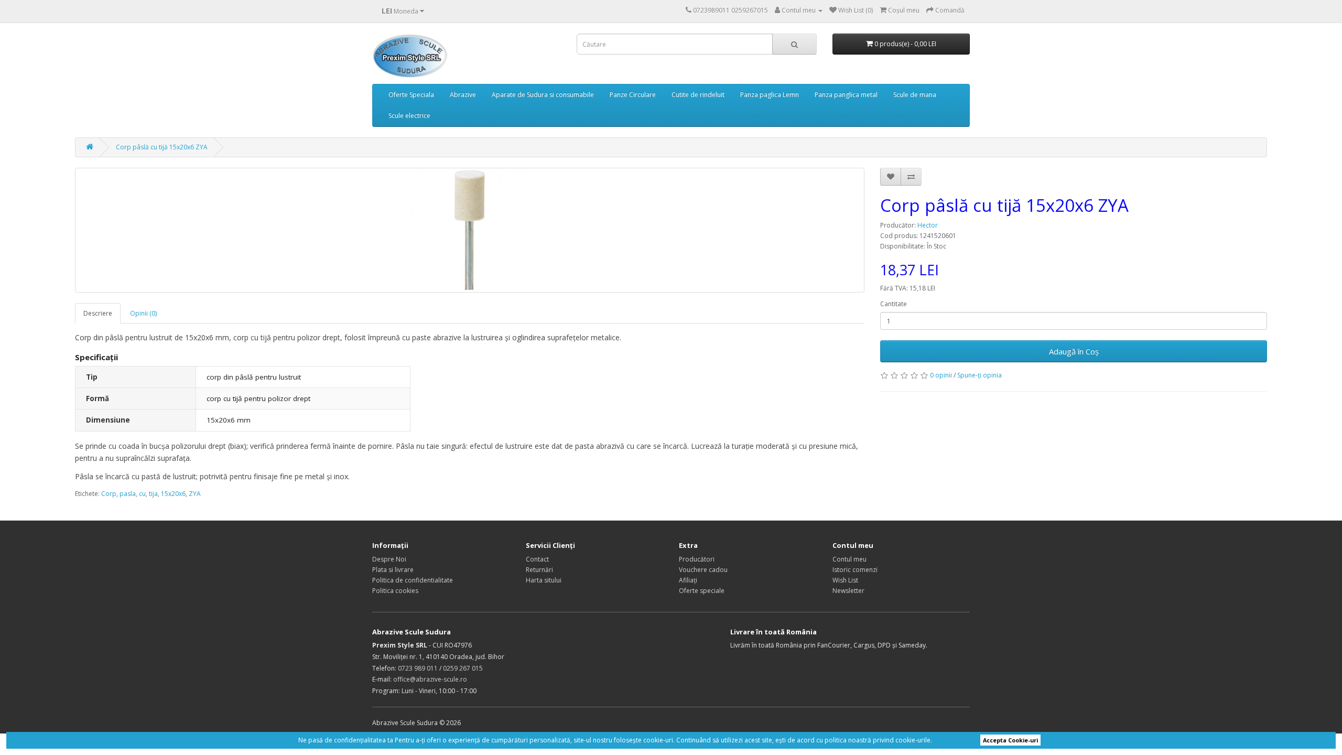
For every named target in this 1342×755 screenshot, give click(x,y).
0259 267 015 (463, 668)
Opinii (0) (143, 313)
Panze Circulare (633, 94)
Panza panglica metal (846, 94)
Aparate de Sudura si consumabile (543, 94)
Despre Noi (389, 559)
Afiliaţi (688, 580)
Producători (697, 559)
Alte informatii (955, 740)
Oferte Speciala (411, 94)
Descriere (97, 313)
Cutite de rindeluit (698, 94)
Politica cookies (395, 590)
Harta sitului (543, 580)
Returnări (539, 569)
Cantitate (893, 303)
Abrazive (463, 94)
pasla (128, 493)
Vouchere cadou (703, 569)
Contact (537, 559)
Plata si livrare (393, 569)
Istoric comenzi (855, 569)
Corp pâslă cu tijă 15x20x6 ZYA (162, 147)
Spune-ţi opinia (979, 375)
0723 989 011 (418, 668)
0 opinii (941, 375)
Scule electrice (409, 115)
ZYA (195, 493)
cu (142, 493)
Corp (108, 493)
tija (153, 493)
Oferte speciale (701, 590)
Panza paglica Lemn (769, 94)
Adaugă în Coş (1074, 351)
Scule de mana (914, 94)
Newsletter (848, 590)
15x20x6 (173, 493)
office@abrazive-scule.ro (430, 679)
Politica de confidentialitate (412, 580)
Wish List (845, 580)
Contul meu (849, 559)
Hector (927, 225)
